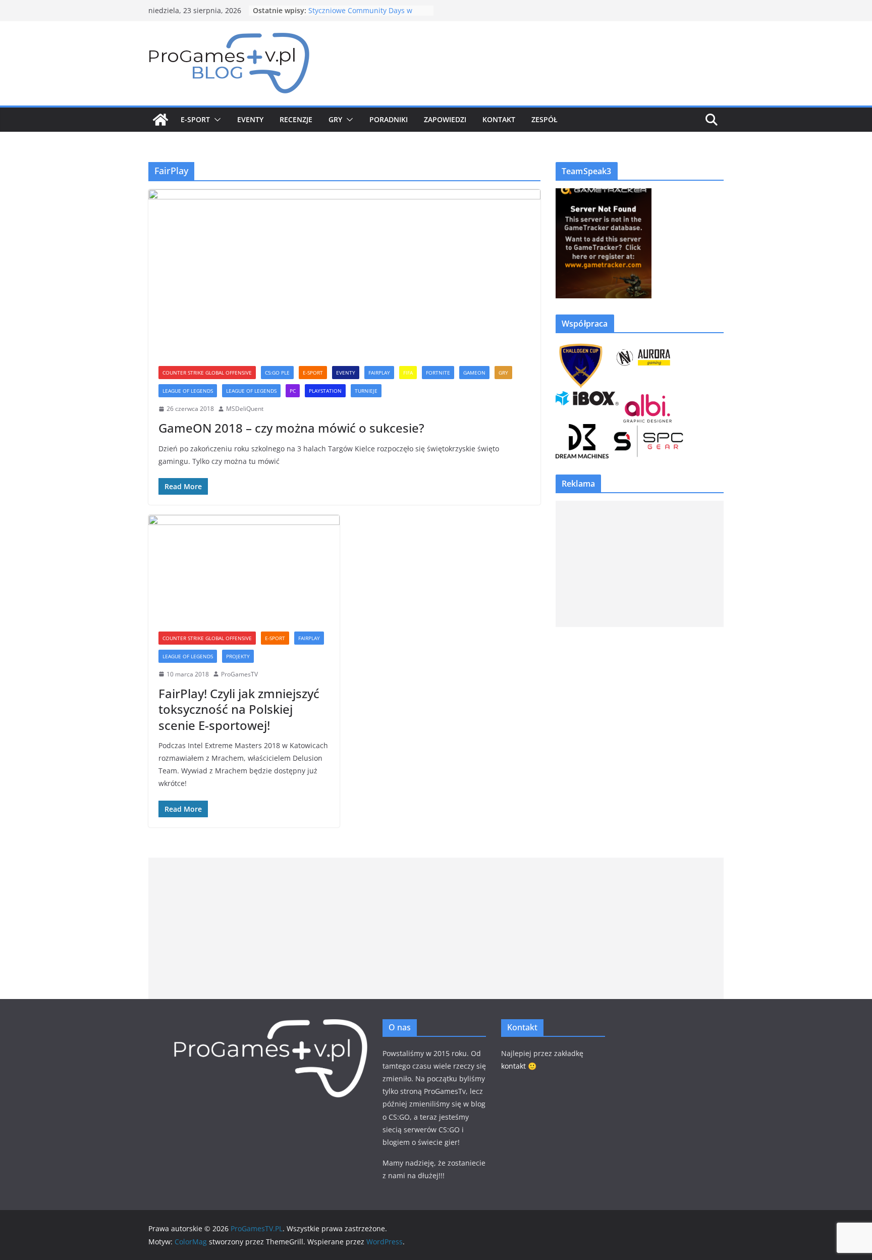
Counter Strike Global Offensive (207, 372)
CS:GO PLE (277, 372)
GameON (474, 372)
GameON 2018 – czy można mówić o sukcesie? (291, 427)
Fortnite (438, 372)
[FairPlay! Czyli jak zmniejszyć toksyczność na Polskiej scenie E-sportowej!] (244, 568)
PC (293, 390)
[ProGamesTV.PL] (160, 120)
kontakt (513, 1066)
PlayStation (325, 390)
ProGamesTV (239, 674)
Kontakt (498, 119)
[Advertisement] (640, 564)
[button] (215, 120)
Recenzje (296, 119)
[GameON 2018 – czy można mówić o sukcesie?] (344, 272)
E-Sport (195, 119)
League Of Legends (187, 390)
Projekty (238, 656)
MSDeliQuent (244, 408)
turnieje (366, 390)
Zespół (544, 119)
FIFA (408, 372)
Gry (335, 119)
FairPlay (379, 372)
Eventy (250, 119)
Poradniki (388, 119)
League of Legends (251, 390)
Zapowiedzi (445, 119)
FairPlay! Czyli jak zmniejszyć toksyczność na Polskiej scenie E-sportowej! (238, 709)
